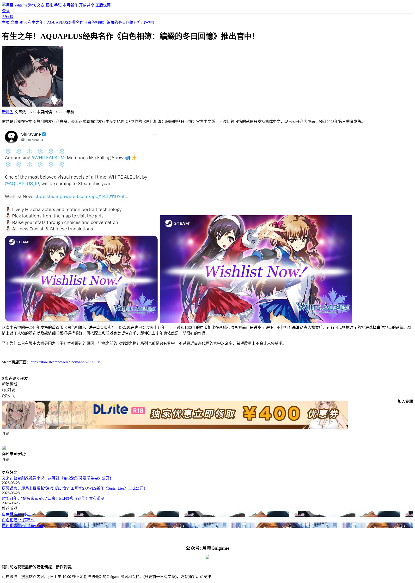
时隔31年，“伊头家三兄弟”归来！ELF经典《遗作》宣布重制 (53, 498)
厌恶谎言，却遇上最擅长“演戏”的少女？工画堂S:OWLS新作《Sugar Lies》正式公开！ (74, 488)
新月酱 (7, 112)
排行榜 (7, 17)
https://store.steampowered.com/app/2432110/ (65, 362)
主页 (6, 22)
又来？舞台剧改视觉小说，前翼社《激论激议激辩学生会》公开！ (57, 478)
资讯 (23, 22)
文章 (14, 22)
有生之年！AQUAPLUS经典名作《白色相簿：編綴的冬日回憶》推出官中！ (92, 22)
